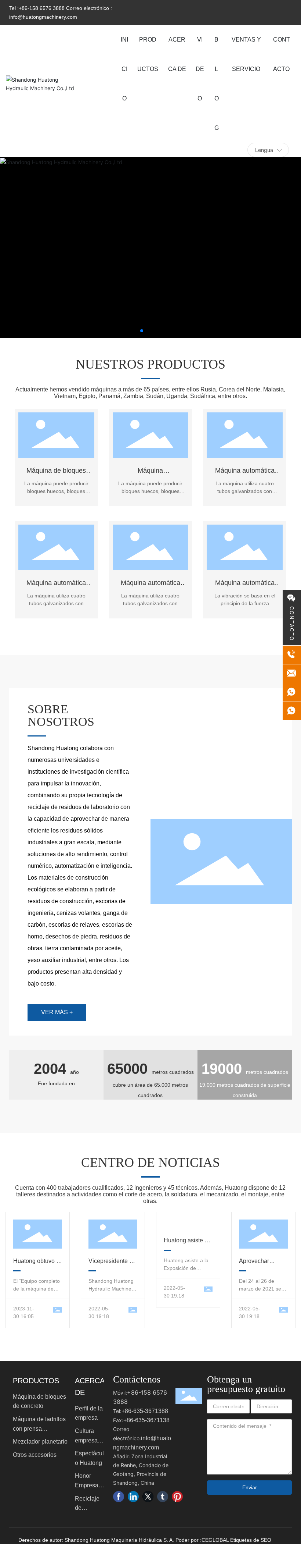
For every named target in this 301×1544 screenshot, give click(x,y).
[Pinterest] (177, 1496)
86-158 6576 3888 (43, 8)
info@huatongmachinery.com (43, 17)
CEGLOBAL (215, 1540)
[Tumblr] (162, 1496)
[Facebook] (118, 1496)
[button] (141, 330)
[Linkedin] (133, 1496)
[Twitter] (147, 1496)
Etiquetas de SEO (250, 1540)
